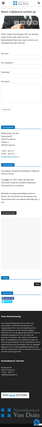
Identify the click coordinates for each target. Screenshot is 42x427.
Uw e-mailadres (7, 63)
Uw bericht (5, 81)
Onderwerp (6, 72)
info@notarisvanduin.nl (11, 157)
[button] (39, 3)
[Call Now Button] (37, 422)
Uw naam (5, 53)
